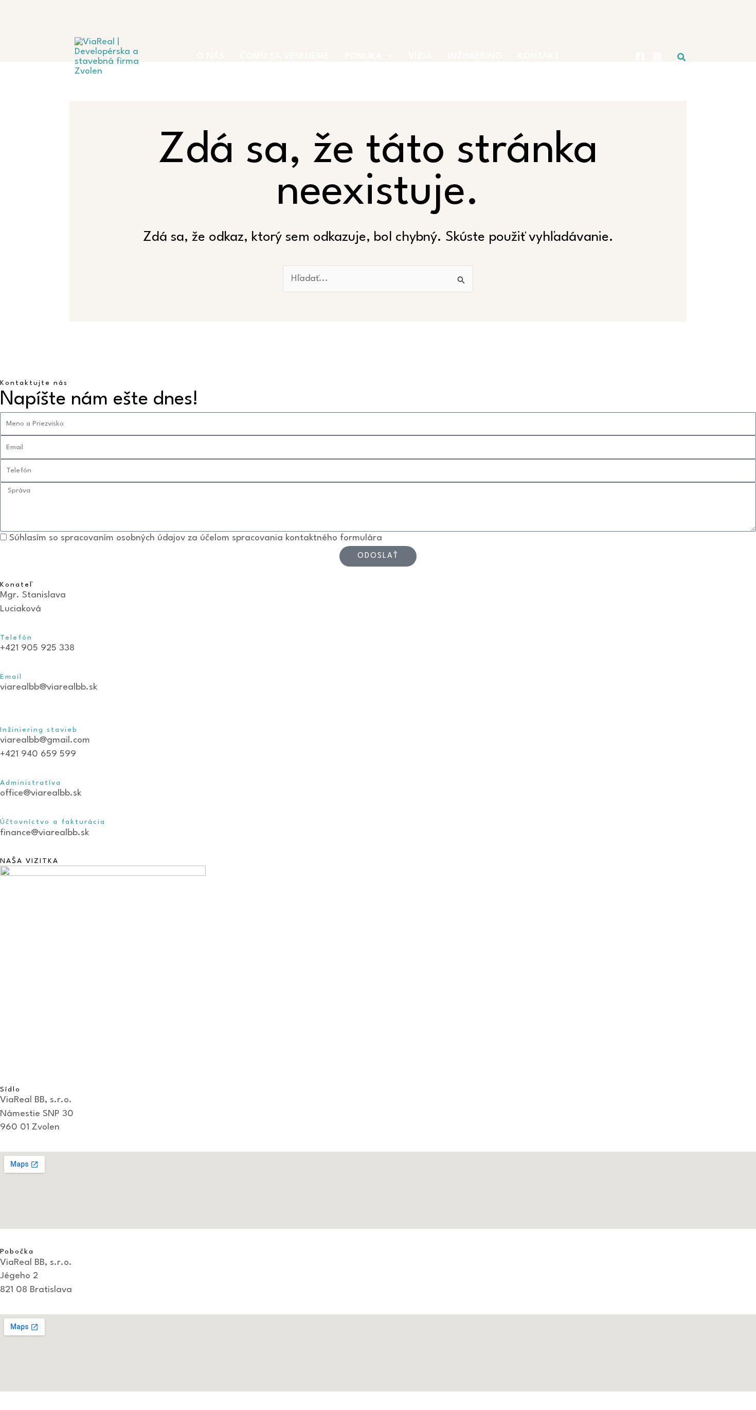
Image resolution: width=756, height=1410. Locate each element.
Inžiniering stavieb (40, 729)
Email (11, 676)
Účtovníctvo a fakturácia (52, 821)
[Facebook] (640, 56)
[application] (387, 56)
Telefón (16, 637)
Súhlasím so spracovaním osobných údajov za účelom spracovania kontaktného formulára (195, 538)
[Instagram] (657, 56)
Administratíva (30, 782)
